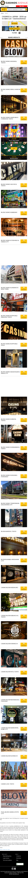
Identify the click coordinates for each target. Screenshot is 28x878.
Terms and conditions (7, 860)
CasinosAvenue (15, 874)
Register (7, 6)
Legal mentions (6, 858)
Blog (17, 860)
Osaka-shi (5, 849)
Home (2, 13)
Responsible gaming (7, 856)
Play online (21, 6)
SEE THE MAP (14, 23)
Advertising (18, 858)
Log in (2, 6)
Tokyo (9, 849)
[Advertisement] (14, 255)
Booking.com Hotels (14, 28)
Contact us (18, 856)
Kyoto (1, 849)
